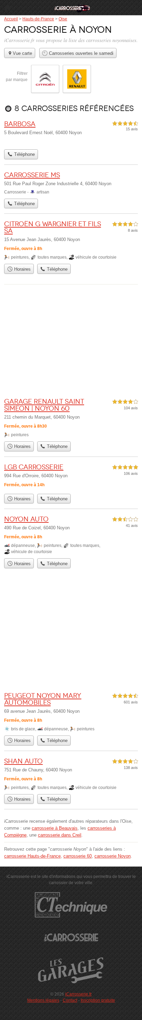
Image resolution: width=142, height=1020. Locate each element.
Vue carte (22, 53)
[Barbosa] (71, 133)
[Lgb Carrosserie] (71, 477)
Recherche (134, 7)
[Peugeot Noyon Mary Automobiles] (71, 711)
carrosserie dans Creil (59, 835)
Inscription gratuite (98, 1000)
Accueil (7, 7)
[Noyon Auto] (71, 535)
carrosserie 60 (77, 856)
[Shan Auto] (71, 774)
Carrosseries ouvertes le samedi (80, 53)
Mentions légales (43, 1000)
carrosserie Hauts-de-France (32, 856)
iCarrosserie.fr (78, 994)
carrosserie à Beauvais (55, 828)
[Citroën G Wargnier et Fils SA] (71, 240)
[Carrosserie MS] (71, 183)
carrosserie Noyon (112, 856)
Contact (70, 1000)
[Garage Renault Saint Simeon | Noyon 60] (71, 417)
